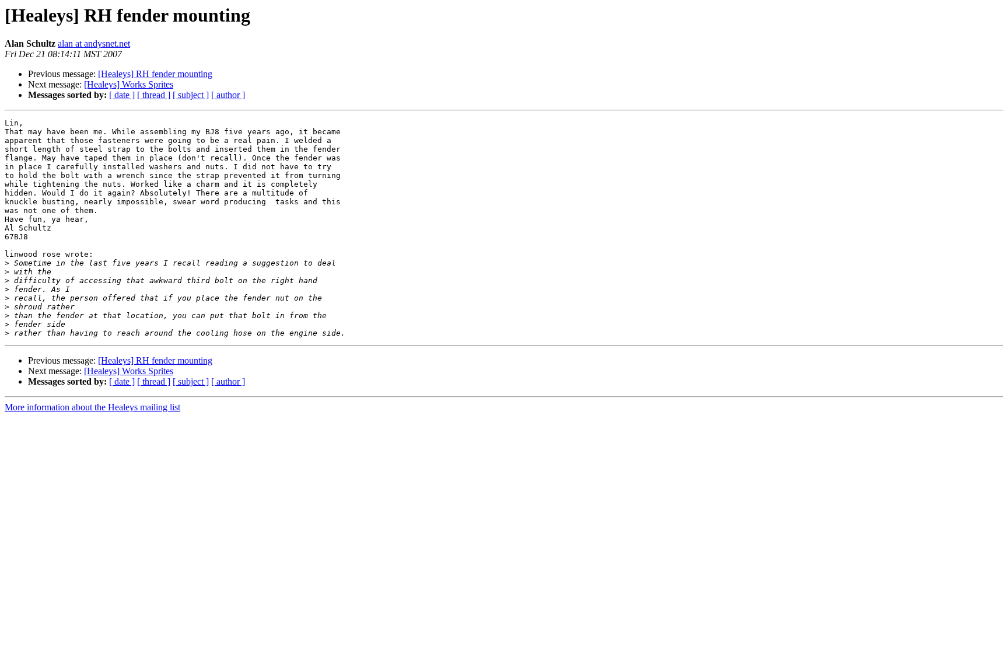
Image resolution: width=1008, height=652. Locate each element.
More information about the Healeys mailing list (92, 407)
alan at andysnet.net (94, 43)
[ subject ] (191, 95)
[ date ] (122, 95)
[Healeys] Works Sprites (128, 84)
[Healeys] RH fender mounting (155, 74)
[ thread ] (153, 95)
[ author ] (228, 95)
